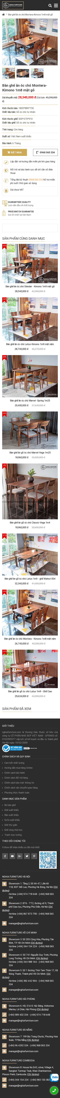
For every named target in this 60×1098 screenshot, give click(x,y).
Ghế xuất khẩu (11, 810)
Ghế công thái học (13, 829)
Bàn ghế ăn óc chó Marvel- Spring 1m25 (30, 400)
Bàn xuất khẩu (11, 814)
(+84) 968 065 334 (40, 1045)
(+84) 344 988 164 (27, 961)
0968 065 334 (47, 152)
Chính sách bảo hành (14, 772)
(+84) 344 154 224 (27, 946)
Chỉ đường (36, 942)
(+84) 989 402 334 (18, 1014)
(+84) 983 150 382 (40, 1079)
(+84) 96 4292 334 (18, 1045)
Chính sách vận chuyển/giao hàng (21, 787)
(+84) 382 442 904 (27, 980)
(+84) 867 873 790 (27, 913)
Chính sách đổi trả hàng (16, 777)
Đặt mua (16, 152)
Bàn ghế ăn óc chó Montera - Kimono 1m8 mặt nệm (30, 638)
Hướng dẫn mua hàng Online (18, 767)
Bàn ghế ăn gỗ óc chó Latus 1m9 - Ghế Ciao (30, 691)
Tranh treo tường (13, 834)
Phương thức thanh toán (16, 792)
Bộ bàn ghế (10, 805)
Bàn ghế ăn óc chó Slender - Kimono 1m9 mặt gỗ (30, 286)
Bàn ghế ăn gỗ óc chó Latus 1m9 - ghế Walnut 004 (30, 578)
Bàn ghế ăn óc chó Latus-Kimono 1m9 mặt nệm (30, 344)
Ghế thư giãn (10, 824)
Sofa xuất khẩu (12, 819)
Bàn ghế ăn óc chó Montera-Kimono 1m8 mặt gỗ (30, 14)
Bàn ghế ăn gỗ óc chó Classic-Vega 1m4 (30, 522)
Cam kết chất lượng (14, 762)
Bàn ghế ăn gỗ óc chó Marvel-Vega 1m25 (30, 452)
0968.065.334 (36, 179)
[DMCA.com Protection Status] (30, 748)
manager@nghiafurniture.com (23, 923)
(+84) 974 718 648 (27, 894)
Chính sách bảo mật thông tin (19, 782)
